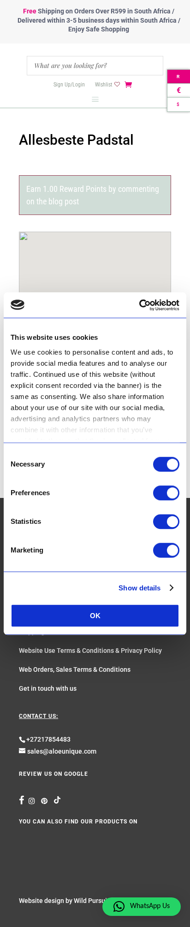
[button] (141, 906)
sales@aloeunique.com (61, 751)
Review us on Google (53, 774)
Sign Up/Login (69, 84)
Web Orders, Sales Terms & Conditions (75, 669)
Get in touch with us (48, 688)
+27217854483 (48, 739)
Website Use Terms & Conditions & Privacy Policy (90, 650)
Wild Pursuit (91, 900)
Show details (139, 588)
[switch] (166, 492)
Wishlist (103, 84)
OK (95, 616)
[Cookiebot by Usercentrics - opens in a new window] (139, 305)
